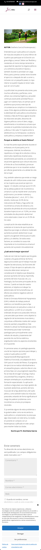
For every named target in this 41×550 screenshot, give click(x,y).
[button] (38, 505)
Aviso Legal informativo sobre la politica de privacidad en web (24, 545)
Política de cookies (5, 545)
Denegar (20, 534)
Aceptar (20, 528)
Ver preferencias (20, 539)
